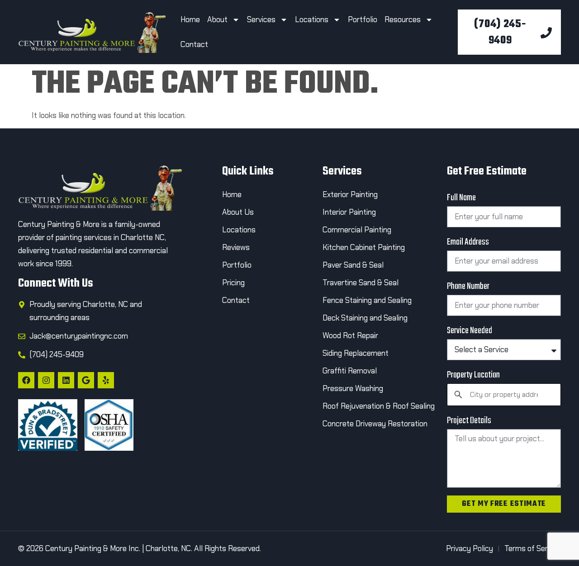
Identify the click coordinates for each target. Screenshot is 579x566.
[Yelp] (106, 380)
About (217, 19)
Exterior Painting (350, 194)
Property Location (473, 375)
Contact (195, 44)
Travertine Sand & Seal (361, 283)
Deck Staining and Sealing (365, 318)
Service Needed (469, 331)
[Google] (86, 380)
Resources (402, 19)
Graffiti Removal (350, 371)
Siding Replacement (356, 353)
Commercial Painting (357, 230)
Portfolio (362, 19)
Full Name (461, 198)
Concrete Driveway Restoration (375, 424)
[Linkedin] (66, 380)
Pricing (233, 283)
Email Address (468, 242)
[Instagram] (46, 380)
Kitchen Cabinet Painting (364, 247)
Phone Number (468, 286)
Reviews (236, 247)
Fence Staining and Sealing (367, 300)
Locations (311, 19)
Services (261, 19)
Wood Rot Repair (351, 335)
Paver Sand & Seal (353, 265)
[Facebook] (26, 380)
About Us (238, 212)
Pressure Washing (353, 388)
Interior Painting (349, 212)
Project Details (469, 421)
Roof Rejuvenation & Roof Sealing (379, 406)
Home (190, 19)
